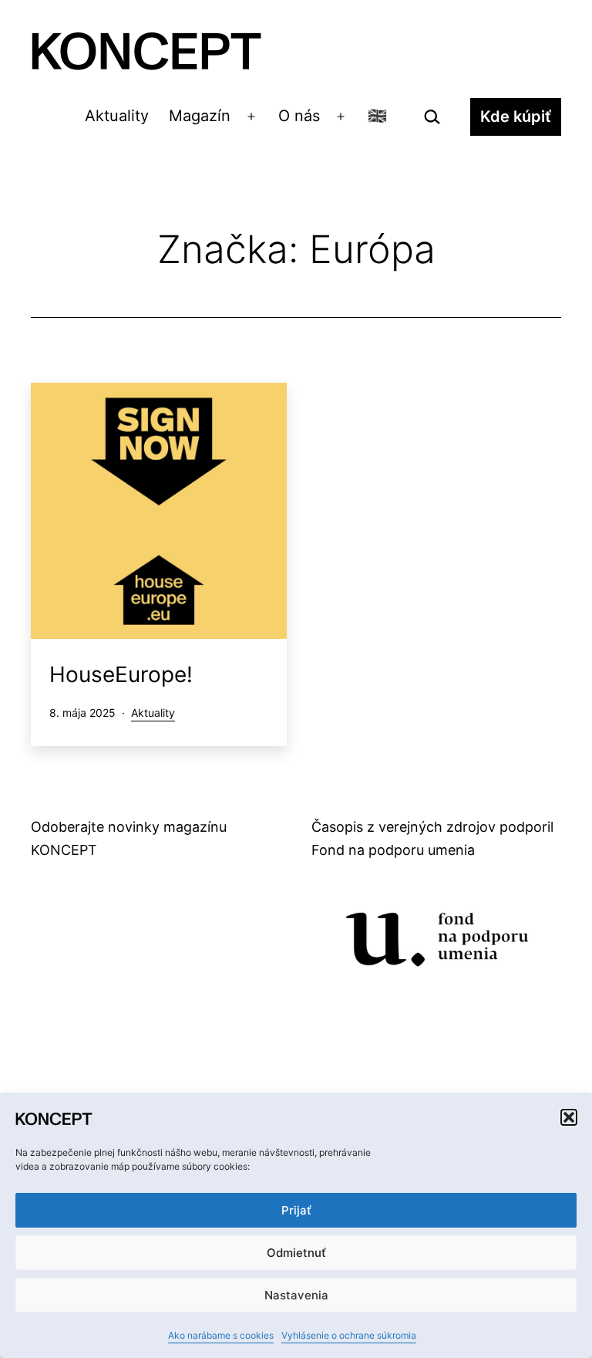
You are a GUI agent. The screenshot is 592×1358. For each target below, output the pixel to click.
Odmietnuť (296, 1252)
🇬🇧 (377, 115)
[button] (569, 1117)
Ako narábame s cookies (221, 1335)
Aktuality (117, 115)
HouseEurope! (121, 674)
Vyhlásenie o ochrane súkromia (348, 1335)
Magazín (199, 115)
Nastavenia (296, 1295)
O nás (299, 115)
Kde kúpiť (515, 116)
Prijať (296, 1210)
